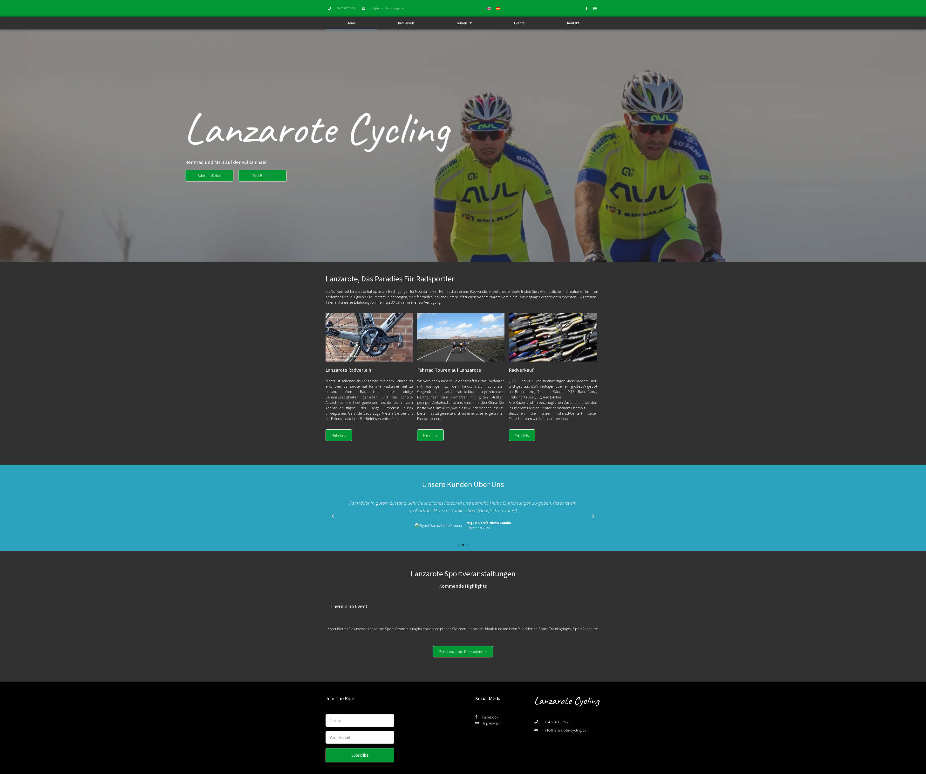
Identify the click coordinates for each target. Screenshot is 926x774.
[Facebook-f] (586, 8)
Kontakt (573, 23)
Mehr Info (339, 435)
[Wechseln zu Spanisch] (498, 8)
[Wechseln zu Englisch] (489, 8)
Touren (461, 23)
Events (519, 23)
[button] (332, 516)
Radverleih (406, 23)
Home (351, 23)
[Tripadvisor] (594, 8)
